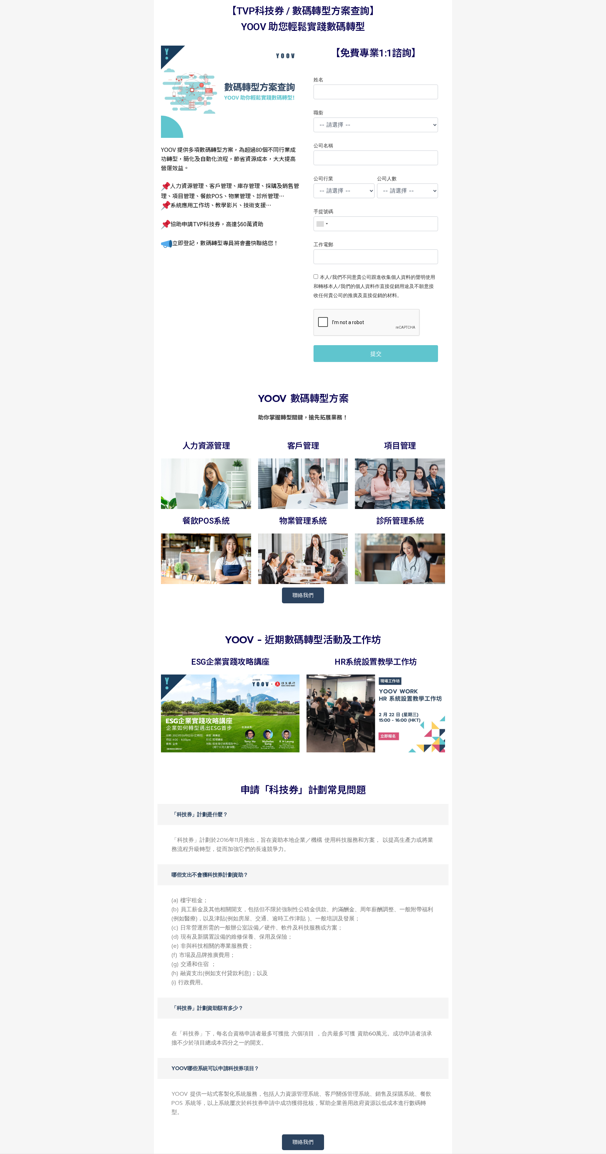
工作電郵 (323, 244)
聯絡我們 (303, 595)
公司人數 (387, 178)
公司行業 (323, 178)
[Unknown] (322, 224)
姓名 (318, 79)
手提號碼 (323, 211)
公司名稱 (323, 145)
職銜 (318, 112)
